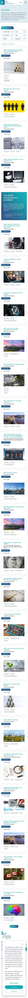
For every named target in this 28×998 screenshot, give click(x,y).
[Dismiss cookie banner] (22, 944)
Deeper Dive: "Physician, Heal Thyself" (12, 543)
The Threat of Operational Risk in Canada (13, 293)
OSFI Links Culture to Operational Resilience (13, 649)
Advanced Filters (7, 27)
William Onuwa (17, 757)
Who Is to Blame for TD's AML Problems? (12, 401)
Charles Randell (9, 545)
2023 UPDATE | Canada (11, 720)
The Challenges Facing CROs (12, 614)
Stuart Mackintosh (18, 440)
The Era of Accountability (7, 80)
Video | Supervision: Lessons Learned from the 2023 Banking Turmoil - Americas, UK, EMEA (13, 436)
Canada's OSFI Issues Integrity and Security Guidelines (13, 579)
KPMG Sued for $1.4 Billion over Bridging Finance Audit (13, 788)
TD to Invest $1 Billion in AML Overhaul (12, 260)
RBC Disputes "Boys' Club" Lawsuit (12, 89)
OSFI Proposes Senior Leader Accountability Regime (13, 50)
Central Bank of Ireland (9, 464)
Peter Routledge (18, 438)
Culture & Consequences (9, 116)
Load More (14, 926)
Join (21, 2)
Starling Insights (9, 53)
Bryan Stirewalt (9, 438)
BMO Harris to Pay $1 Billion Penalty (12, 684)
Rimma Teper (8, 757)
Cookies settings (14, 983)
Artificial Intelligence (15, 638)
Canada (6, 77)
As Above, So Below (19, 570)
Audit (12, 779)
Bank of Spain (19, 251)
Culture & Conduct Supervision (10, 187)
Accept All (14, 987)
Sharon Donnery (8, 440)
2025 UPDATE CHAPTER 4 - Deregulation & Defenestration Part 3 (13, 126)
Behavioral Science (14, 353)
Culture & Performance (9, 920)
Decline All (14, 991)
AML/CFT (13, 284)
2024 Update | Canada (10, 472)
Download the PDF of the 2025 (14, 215)
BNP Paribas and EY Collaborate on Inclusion (13, 893)
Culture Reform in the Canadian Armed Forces (13, 857)
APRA (12, 570)
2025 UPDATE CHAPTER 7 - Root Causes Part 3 (13, 160)
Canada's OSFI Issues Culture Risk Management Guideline (14, 821)
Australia (12, 151)
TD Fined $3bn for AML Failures (14, 364)
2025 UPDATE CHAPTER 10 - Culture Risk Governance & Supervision (12, 226)
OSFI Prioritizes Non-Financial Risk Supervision (14, 507)
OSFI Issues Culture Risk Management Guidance (11, 329)
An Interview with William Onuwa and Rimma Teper (13, 754)
